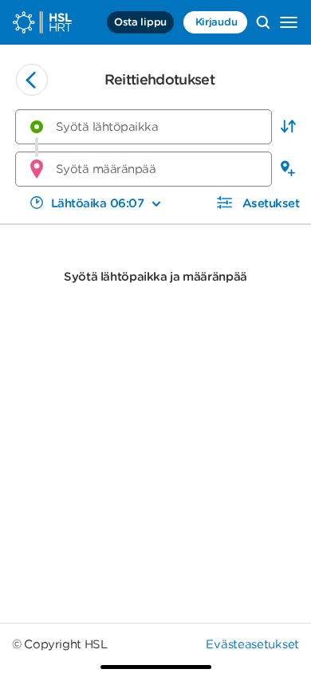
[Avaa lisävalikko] (289, 22)
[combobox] (143, 126)
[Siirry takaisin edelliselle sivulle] (32, 80)
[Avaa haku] (263, 22)
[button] (288, 126)
